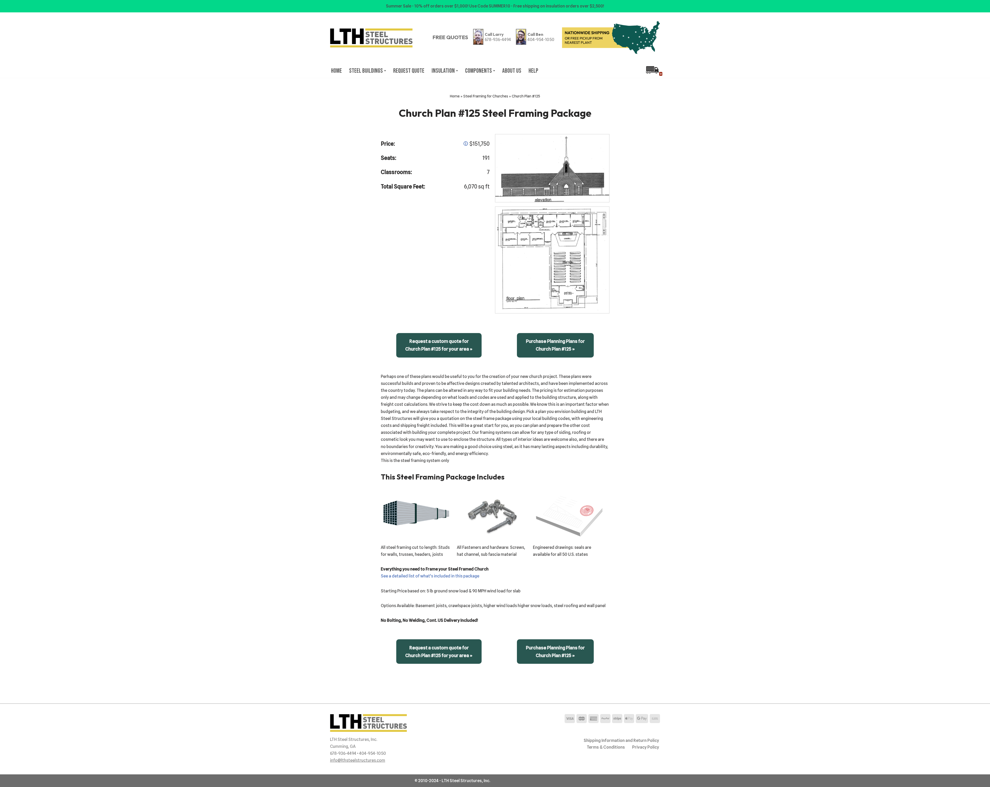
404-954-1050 (540, 39)
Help (533, 70)
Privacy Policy (645, 747)
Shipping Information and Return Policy (621, 740)
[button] (385, 71)
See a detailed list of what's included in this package (430, 576)
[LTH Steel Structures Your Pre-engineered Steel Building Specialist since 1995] (371, 37)
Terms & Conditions (606, 747)
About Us (511, 70)
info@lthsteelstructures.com (357, 760)
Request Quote (408, 70)
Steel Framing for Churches (485, 96)
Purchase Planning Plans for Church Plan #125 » (555, 345)
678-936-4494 (498, 39)
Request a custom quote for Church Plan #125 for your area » (439, 345)
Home (336, 70)
